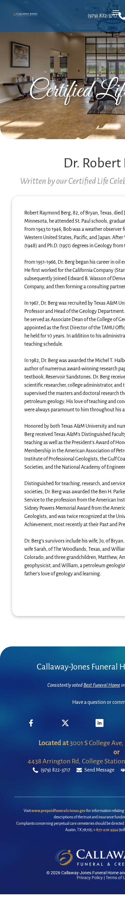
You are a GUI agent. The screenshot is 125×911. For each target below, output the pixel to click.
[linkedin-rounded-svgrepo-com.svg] (99, 725)
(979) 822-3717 (102, 16)
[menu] (116, 12)
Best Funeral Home (101, 685)
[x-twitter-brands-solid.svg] (65, 725)
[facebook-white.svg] (31, 727)
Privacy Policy (90, 877)
